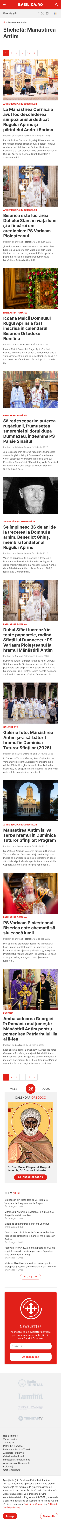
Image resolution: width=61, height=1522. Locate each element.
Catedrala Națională (13, 1456)
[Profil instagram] (47, 13)
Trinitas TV (8, 1442)
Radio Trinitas (10, 1435)
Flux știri (30, 1276)
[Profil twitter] (42, 13)
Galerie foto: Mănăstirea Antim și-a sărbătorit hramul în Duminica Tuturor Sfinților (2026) (28, 740)
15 (28, 52)
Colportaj (8, 1466)
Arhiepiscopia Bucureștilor (17, 1463)
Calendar (30, 1097)
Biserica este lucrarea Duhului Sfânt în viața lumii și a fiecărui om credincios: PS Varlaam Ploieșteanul (30, 225)
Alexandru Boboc (23, 344)
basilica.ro (20, 1045)
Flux (12, 1193)
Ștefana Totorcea (24, 241)
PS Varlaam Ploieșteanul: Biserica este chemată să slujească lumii (29, 927)
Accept (10, 1516)
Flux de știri (10, 13)
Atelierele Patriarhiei (13, 1452)
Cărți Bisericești (11, 1469)
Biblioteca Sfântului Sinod (16, 1459)
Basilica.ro (30, 4)
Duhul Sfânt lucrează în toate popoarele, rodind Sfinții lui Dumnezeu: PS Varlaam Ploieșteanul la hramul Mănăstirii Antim (28, 640)
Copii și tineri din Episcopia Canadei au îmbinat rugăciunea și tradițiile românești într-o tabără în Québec (30, 1236)
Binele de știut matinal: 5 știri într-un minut (27, 1223)
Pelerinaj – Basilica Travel (16, 1449)
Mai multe (49, 1516)
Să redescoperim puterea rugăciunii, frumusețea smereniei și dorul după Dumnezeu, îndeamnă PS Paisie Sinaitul (29, 431)
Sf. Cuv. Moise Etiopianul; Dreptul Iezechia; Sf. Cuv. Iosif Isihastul (29, 1169)
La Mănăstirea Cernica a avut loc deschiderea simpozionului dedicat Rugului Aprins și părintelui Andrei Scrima (28, 119)
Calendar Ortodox (30, 1177)
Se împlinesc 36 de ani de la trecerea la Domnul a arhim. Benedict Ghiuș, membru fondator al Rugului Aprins (29, 537)
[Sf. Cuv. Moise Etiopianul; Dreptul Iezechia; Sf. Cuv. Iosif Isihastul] (30, 1132)
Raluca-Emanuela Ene (26, 753)
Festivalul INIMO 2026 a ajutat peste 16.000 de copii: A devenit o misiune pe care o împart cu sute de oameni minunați (30, 1251)
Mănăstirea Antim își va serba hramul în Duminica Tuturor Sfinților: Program (29, 835)
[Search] (56, 4)
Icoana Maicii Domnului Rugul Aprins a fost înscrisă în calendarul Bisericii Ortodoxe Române (27, 328)
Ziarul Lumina (10, 1439)
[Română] (56, 13)
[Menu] (4, 4)
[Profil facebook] (38, 13)
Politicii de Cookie (33, 1504)
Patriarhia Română (13, 1446)
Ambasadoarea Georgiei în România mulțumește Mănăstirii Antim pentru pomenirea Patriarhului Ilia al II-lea (30, 1028)
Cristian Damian (23, 135)
